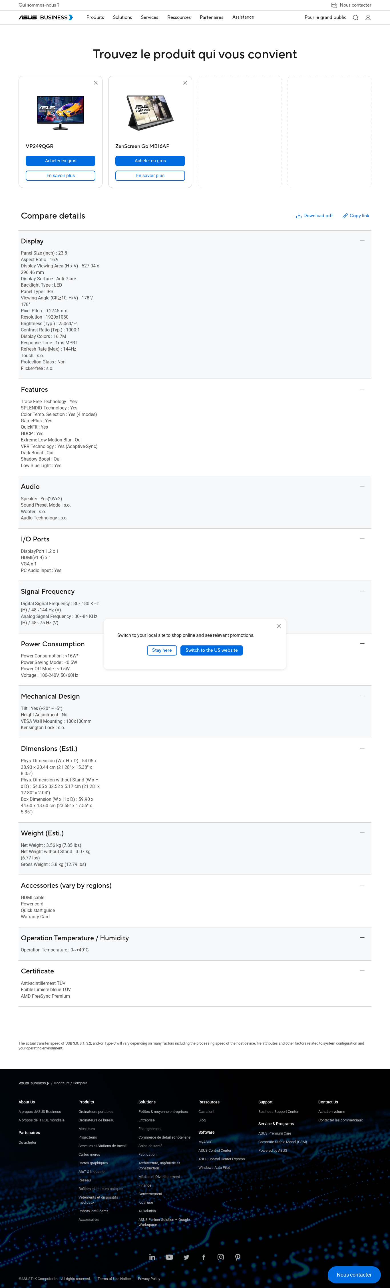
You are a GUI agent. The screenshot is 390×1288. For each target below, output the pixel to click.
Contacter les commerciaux (340, 1120)
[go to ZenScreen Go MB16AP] (150, 114)
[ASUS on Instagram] (220, 1258)
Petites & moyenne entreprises (163, 1111)
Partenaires (29, 1132)
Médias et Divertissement (159, 1177)
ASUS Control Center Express (221, 1159)
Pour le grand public (325, 17)
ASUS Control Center (214, 1150)
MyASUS (205, 1142)
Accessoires (89, 1219)
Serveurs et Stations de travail (102, 1146)
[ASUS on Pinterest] (237, 1258)
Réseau (85, 1180)
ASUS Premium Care (274, 1133)
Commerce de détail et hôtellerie (164, 1137)
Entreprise (146, 1120)
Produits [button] (95, 17)
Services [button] (149, 17)
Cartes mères (89, 1154)
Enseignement (150, 1129)
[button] (355, 17)
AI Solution (147, 1211)
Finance (144, 1185)
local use (145, 1202)
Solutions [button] (122, 17)
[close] (279, 626)
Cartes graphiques (93, 1163)
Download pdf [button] (318, 216)
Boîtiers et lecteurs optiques (101, 1189)
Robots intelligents (93, 1211)
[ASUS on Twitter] (186, 1258)
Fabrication (147, 1154)
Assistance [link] (243, 17)
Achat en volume (331, 1111)
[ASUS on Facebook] (203, 1258)
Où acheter (27, 1142)
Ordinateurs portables (96, 1111)
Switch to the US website (212, 650)
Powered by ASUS (272, 1150)
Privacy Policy (149, 1279)
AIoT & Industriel (92, 1171)
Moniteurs (87, 1129)
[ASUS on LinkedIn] (152, 1258)
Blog (202, 1120)
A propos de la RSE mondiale (42, 1120)
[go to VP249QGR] (60, 114)
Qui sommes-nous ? (39, 5)
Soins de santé (150, 1146)
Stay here (162, 650)
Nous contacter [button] (355, 5)
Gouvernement (150, 1194)
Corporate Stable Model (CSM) (282, 1142)
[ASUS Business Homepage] (46, 17)
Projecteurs (88, 1137)
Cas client (206, 1111)
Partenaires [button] (211, 17)
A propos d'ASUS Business (40, 1111)
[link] (60, 176)
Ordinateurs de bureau (96, 1120)
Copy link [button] (359, 216)
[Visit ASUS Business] (35, 1083)
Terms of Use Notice (114, 1279)
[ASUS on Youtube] (169, 1258)
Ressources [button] (179, 17)
